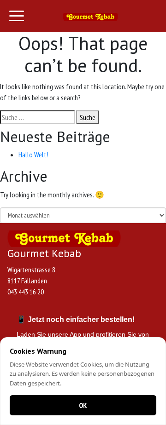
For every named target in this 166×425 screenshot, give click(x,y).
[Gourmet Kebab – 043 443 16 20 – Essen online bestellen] (90, 16)
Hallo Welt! (33, 154)
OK (83, 405)
